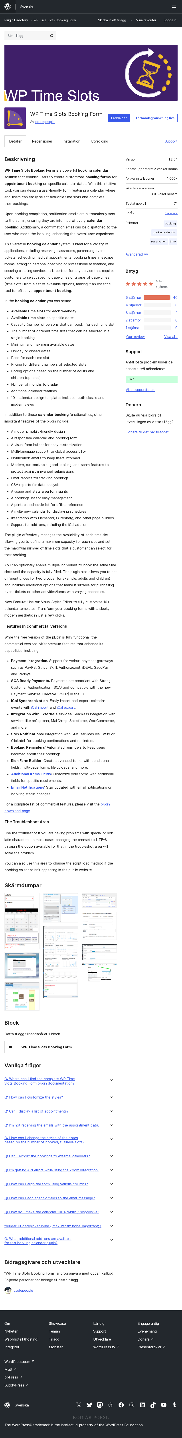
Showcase (57, 1323)
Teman (54, 1331)
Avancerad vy (137, 254)
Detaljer (15, 141)
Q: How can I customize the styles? (33, 1097)
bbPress (13, 1377)
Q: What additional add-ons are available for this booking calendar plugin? (37, 1241)
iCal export (66, 707)
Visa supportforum (140, 389)
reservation (158, 241)
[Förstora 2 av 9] (33, 958)
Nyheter (11, 1331)
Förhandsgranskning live (155, 118)
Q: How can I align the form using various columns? (46, 1184)
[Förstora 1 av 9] (33, 899)
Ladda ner (119, 118)
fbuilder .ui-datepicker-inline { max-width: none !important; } (52, 1226)
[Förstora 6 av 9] (111, 899)
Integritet (11, 1347)
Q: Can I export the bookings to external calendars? (47, 1156)
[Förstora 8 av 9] (111, 949)
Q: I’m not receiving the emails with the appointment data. (51, 1125)
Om (7, 1323)
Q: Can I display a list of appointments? (36, 1111)
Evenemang (147, 1331)
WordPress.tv (106, 1347)
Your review (135, 336)
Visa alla (171, 336)
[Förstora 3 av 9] (33, 988)
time (173, 241)
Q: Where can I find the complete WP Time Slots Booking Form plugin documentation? (39, 1081)
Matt (10, 1369)
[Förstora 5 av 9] (72, 932)
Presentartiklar (152, 1347)
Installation (71, 141)
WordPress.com (19, 1361)
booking (170, 223)
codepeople (45, 121)
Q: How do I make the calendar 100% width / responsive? (51, 1212)
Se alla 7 (171, 213)
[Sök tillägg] (51, 35)
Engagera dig (148, 1323)
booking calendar (164, 232)
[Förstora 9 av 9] (111, 969)
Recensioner (42, 141)
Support (171, 141)
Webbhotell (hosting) (21, 1339)
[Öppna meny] (175, 6)
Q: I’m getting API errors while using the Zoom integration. (51, 1170)
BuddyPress (16, 1385)
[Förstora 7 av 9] (111, 917)
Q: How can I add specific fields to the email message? (49, 1198)
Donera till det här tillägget (147, 432)
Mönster (56, 1347)
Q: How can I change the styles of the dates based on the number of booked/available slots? (44, 1140)
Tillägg (54, 1339)
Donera (146, 1339)
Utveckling (99, 141)
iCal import (40, 707)
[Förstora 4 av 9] (72, 899)
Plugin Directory (16, 20)
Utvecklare (102, 1339)
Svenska (22, 1405)
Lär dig (98, 1323)
